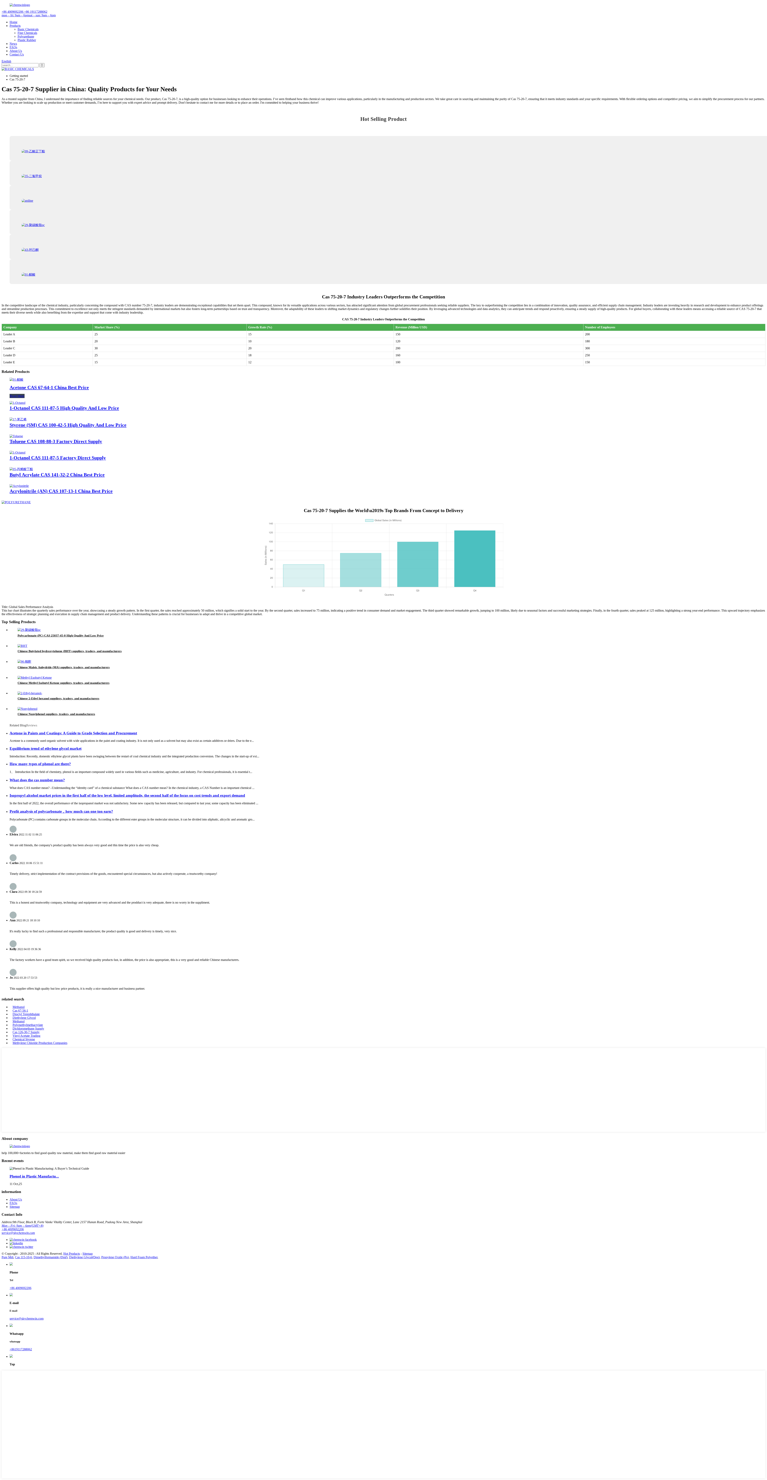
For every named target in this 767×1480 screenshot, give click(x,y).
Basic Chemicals (28, 29)
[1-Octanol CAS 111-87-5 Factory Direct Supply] (17, 452)
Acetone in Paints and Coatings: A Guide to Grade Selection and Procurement (73, 733)
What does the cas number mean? (37, 780)
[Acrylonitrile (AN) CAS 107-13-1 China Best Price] (19, 486)
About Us (16, 51)
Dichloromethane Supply (28, 1028)
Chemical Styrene (24, 1039)
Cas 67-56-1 (20, 1010)
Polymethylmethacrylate (28, 1025)
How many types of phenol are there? (40, 764)
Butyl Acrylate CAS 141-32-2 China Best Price (57, 474)
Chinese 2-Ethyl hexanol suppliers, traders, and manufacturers (58, 698)
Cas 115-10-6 (23, 1257)
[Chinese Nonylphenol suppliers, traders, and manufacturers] (27, 708)
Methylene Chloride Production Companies (40, 1043)
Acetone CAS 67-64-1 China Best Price (49, 387)
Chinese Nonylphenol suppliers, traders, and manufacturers (56, 714)
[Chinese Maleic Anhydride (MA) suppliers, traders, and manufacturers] (24, 661)
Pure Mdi (7, 1257)
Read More (17, 396)
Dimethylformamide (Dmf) (51, 1257)
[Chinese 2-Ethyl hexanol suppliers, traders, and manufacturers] (30, 693)
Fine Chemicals (27, 33)
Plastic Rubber (27, 40)
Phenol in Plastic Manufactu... (34, 1176)
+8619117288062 (21, 1349)
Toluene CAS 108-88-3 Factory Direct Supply (56, 441)
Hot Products (71, 1253)
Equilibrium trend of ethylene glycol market (45, 748)
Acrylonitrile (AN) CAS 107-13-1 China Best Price (61, 491)
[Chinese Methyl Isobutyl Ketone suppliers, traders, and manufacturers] (35, 677)
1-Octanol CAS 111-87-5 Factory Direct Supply (58, 457)
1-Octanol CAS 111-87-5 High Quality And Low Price (64, 408)
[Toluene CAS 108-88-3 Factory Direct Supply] (16, 436)
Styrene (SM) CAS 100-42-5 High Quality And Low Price (68, 425)
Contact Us (17, 54)
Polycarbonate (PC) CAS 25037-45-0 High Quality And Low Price (61, 635)
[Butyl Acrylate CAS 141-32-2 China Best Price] (21, 469)
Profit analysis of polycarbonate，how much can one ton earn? (61, 811)
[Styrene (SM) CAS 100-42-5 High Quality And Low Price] (18, 419)
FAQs (13, 47)
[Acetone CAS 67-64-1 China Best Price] (16, 379)
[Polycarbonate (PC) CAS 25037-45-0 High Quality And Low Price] (29, 630)
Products (15, 25)
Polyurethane (26, 36)
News (13, 43)
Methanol (19, 1007)
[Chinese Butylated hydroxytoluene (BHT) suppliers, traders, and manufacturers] (22, 646)
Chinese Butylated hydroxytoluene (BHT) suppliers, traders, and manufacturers (70, 651)
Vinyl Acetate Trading (26, 1035)
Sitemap (15, 1206)
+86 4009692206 (13, 1229)
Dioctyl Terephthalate (26, 1014)
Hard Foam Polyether (143, 1257)
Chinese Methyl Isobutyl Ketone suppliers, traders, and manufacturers (63, 682)
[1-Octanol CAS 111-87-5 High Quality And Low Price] (17, 402)
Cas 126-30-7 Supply (26, 1032)
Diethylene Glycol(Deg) (84, 1257)
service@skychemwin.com (18, 1233)
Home (13, 22)
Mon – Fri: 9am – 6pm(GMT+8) (22, 1225)
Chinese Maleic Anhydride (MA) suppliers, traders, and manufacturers (64, 667)
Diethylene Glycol (24, 1017)
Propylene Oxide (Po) (115, 1257)
